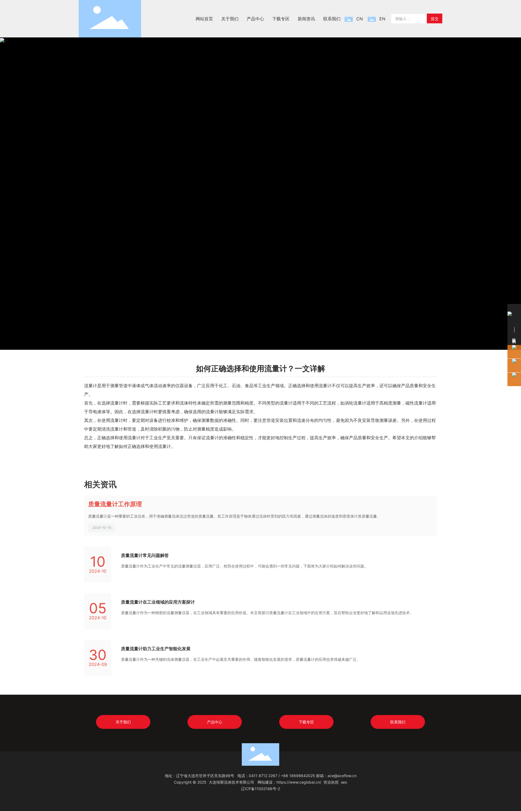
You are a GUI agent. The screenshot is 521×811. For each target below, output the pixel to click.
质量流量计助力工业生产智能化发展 (155, 648)
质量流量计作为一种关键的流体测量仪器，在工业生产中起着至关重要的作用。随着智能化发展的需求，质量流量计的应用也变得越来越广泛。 (240, 659)
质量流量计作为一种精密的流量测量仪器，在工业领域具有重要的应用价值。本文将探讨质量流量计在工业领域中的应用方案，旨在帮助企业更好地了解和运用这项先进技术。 (267, 612)
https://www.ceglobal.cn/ (299, 782)
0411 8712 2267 (263, 775)
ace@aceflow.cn (342, 775)
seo (344, 782)
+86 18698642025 (298, 775)
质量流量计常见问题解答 (145, 555)
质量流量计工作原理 (115, 504)
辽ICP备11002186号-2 (260, 788)
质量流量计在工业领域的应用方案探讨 (158, 602)
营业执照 (331, 782)
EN (382, 18)
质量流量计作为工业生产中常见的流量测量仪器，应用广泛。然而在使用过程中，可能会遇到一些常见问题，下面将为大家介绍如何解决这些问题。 (244, 566)
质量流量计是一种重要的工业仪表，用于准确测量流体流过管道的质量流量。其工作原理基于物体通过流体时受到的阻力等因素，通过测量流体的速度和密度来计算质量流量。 (234, 516)
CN (359, 18)
